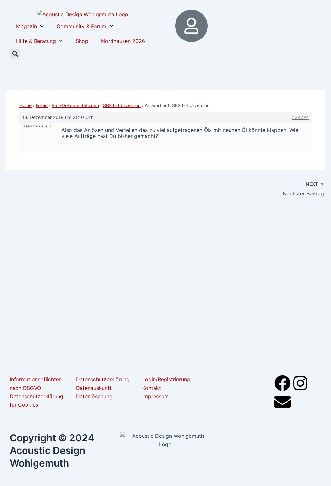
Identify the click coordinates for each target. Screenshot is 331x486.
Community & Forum (81, 26)
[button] (15, 54)
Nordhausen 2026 (123, 41)
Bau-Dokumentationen (75, 105)
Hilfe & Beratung (36, 41)
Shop (82, 41)
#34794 (300, 117)
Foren (42, 105)
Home (25, 105)
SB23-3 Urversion (122, 105)
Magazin (26, 26)
